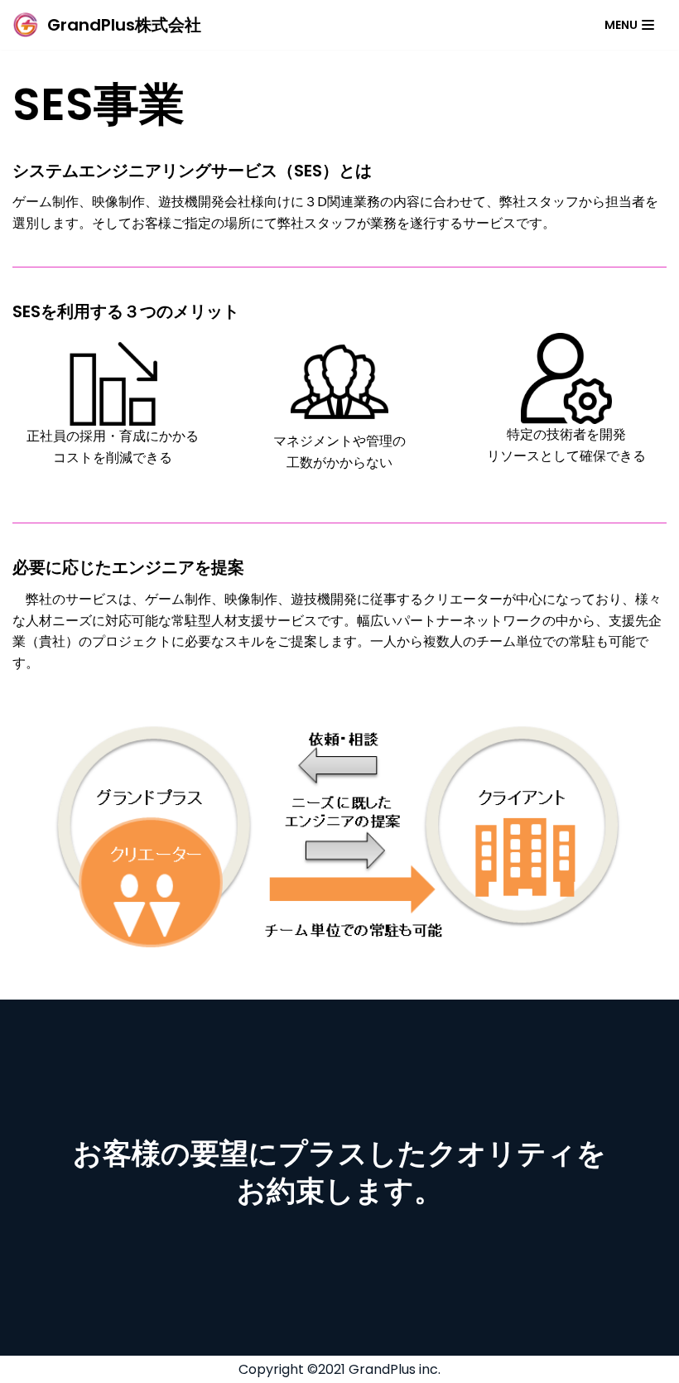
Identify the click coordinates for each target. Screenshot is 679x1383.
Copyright (271, 1369)
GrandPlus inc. (395, 1369)
